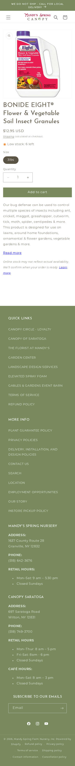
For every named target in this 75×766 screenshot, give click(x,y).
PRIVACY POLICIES (23, 440)
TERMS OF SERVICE (23, 395)
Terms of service (27, 751)
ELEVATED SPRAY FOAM (27, 376)
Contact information (25, 757)
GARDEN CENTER (22, 357)
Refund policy (33, 744)
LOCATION (16, 483)
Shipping (8, 137)
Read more (12, 253)
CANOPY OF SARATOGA (27, 339)
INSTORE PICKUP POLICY (28, 511)
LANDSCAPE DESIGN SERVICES (33, 367)
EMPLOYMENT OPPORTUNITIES (33, 492)
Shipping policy (52, 751)
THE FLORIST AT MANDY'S (29, 348)
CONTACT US (18, 464)
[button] (8, 17)
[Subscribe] (61, 708)
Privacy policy (55, 744)
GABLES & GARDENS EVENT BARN (35, 385)
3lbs (11, 160)
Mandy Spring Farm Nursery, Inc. (34, 739)
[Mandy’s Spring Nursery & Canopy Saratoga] (37, 17)
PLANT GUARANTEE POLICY (30, 430)
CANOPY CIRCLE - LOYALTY (29, 329)
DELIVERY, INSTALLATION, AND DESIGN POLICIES (33, 452)
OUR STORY (17, 501)
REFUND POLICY (21, 404)
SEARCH (14, 473)
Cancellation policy (54, 757)
